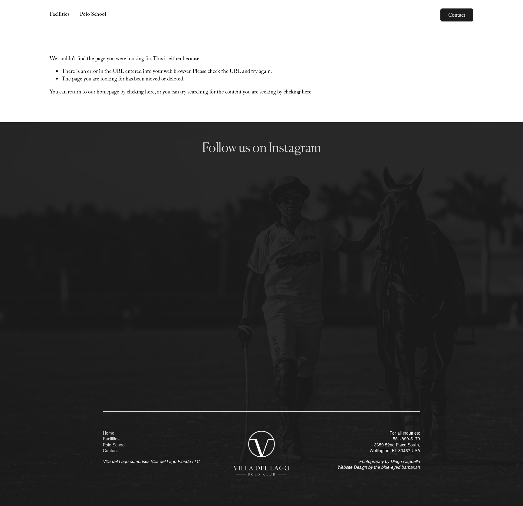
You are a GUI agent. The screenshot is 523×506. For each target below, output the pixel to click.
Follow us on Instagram (261, 147)
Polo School (93, 15)
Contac (110, 450)
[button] (142, 203)
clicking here (141, 92)
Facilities (59, 15)
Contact (456, 15)
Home (108, 433)
